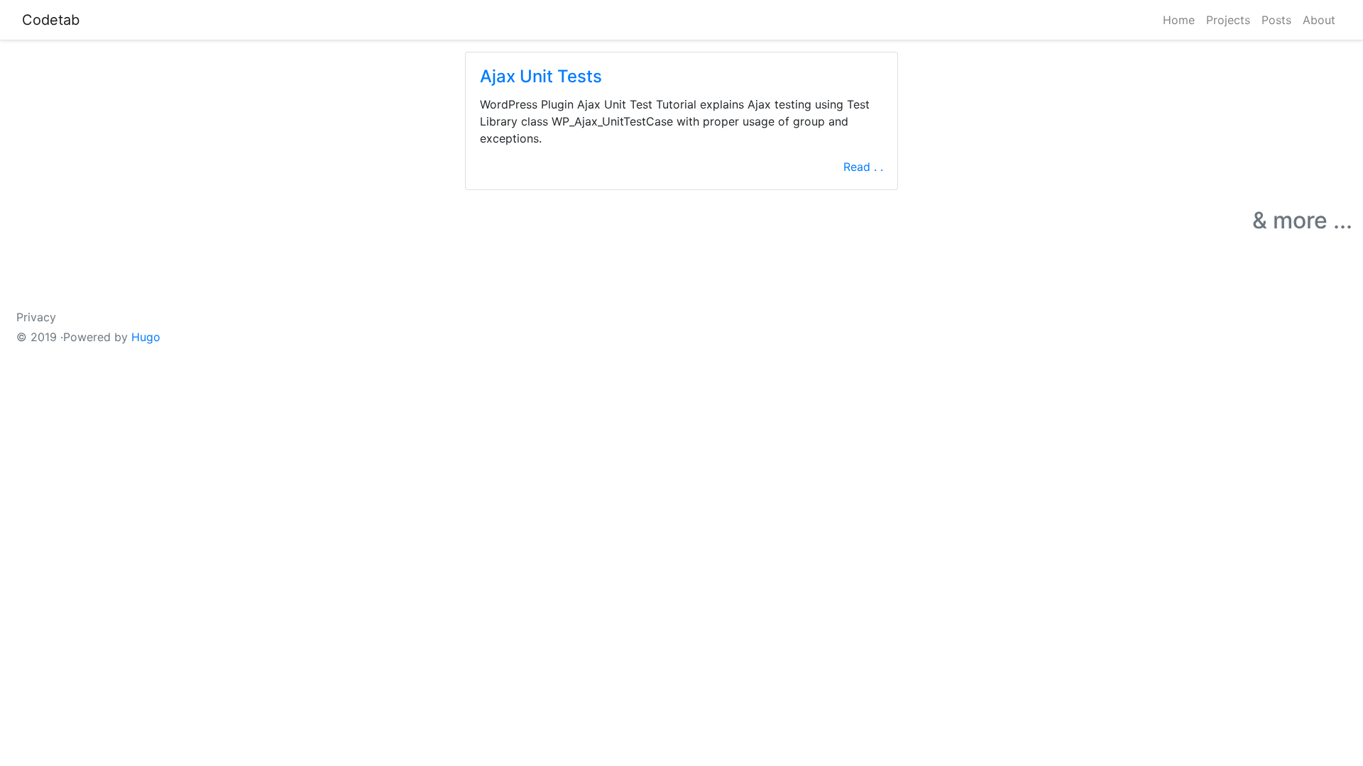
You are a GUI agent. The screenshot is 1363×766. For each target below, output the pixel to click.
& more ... (1302, 220)
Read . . (863, 167)
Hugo (145, 337)
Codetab (51, 19)
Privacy (36, 317)
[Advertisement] (227, 147)
